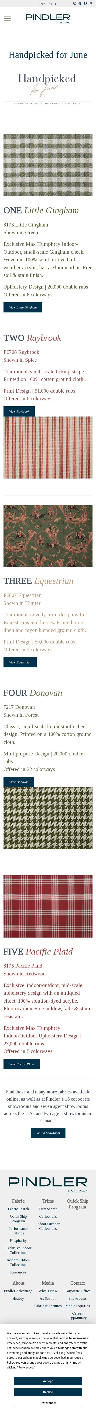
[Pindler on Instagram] (74, 3)
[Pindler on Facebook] (85, 3)
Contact (77, 1283)
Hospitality (18, 1241)
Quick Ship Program (18, 1218)
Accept (48, 1381)
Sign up (52, 3)
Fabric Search (18, 1209)
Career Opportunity (78, 1315)
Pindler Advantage (18, 1291)
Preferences (48, 1403)
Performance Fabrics (18, 1231)
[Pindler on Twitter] (91, 3)
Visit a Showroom (48, 1133)
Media (48, 1283)
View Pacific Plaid (21, 1064)
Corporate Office (78, 1291)
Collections (48, 1216)
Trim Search (47, 1209)
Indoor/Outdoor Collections (18, 1262)
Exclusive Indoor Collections (18, 1250)
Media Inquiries (77, 1306)
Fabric (18, 1201)
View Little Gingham (23, 307)
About (18, 1283)
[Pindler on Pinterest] (80, 3)
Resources (18, 1272)
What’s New (48, 1291)
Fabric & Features (48, 1306)
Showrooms (78, 1298)
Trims (48, 1201)
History (18, 1298)
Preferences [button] (25, 1367)
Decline (48, 1392)
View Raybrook (19, 411)
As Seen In (48, 1298)
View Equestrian (20, 662)
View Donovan (18, 782)
